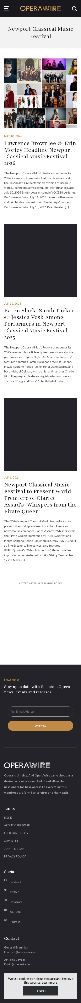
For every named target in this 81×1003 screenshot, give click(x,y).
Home (8, 817)
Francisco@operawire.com (20, 952)
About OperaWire (17, 825)
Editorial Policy (16, 833)
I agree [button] (40, 991)
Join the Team (14, 848)
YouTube (15, 911)
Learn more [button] (49, 982)
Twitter (14, 892)
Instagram (16, 902)
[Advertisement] (40, 619)
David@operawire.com (18, 964)
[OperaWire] (40, 8)
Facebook (16, 882)
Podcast (15, 921)
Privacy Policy (15, 856)
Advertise (11, 841)
